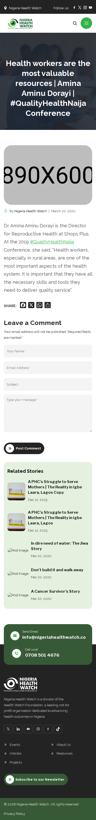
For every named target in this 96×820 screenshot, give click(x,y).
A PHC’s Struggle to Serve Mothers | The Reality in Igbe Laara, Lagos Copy (55, 487)
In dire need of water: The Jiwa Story (59, 546)
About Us (64, 745)
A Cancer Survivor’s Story (55, 591)
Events (15, 745)
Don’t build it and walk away (57, 570)
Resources (64, 753)
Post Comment (28, 448)
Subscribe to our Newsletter (40, 779)
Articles (15, 753)
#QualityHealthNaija (52, 241)
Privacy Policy (14, 814)
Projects (16, 762)
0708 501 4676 (42, 655)
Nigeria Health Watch (30, 211)
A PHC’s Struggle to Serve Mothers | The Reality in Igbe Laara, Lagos (55, 517)
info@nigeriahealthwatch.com (56, 637)
